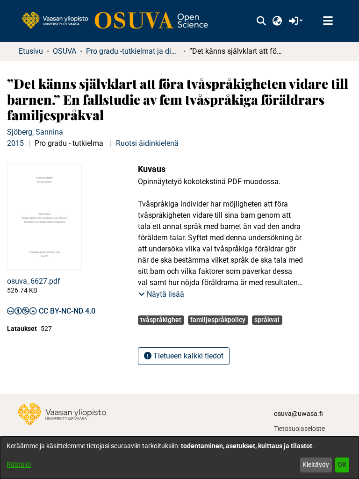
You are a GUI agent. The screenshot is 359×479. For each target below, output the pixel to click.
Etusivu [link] (31, 51)
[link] (119, 21)
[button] (261, 21)
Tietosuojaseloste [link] (299, 428)
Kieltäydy (315, 464)
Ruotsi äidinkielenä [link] (147, 143)
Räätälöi (19, 464)
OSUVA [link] (64, 51)
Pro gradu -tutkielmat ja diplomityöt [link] (133, 51)
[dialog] (179, 457)
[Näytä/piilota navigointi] (328, 21)
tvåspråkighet (160, 319)
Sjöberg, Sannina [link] (35, 132)
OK (341, 464)
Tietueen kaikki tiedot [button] (187, 355)
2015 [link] (15, 143)
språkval (267, 319)
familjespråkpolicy (217, 319)
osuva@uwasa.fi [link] (298, 413)
